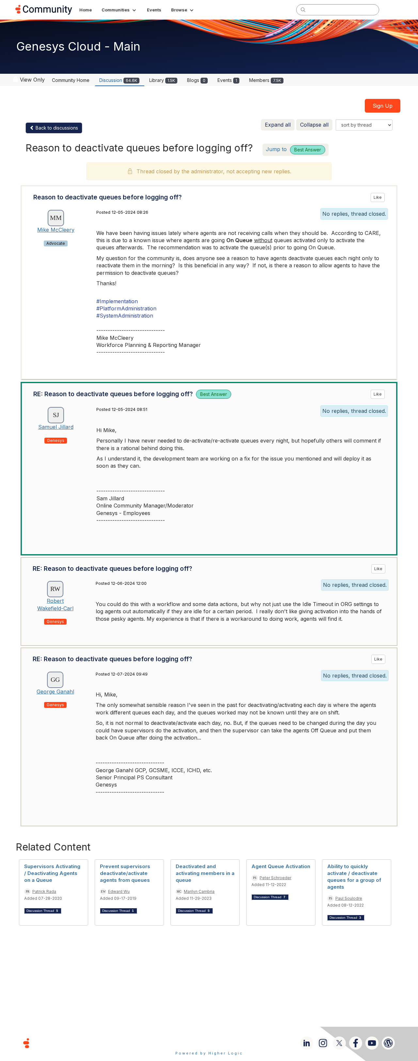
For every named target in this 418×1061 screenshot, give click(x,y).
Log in (394, 9)
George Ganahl (55, 691)
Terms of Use (186, 1043)
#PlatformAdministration (126, 308)
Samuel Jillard (55, 427)
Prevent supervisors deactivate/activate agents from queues (125, 873)
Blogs (196, 80)
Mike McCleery (55, 229)
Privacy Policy (230, 1043)
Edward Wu (119, 891)
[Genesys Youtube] (371, 1043)
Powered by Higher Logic (209, 1053)
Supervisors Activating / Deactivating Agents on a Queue (52, 873)
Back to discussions (56, 128)
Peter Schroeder (275, 877)
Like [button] (378, 197)
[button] (119, 10)
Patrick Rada (44, 891)
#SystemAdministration (124, 315)
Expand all (278, 124)
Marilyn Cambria (199, 891)
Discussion (118, 80)
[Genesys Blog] (388, 1043)
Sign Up (383, 105)
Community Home (70, 80)
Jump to (293, 149)
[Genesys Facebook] (355, 1043)
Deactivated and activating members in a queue (205, 873)
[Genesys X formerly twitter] (339, 1043)
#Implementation (117, 301)
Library (162, 80)
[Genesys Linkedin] (306, 1043)
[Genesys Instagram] (323, 1043)
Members (265, 80)
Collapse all (314, 124)
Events (227, 80)
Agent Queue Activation (280, 866)
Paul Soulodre (348, 898)
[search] (303, 9)
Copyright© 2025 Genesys (71, 1043)
